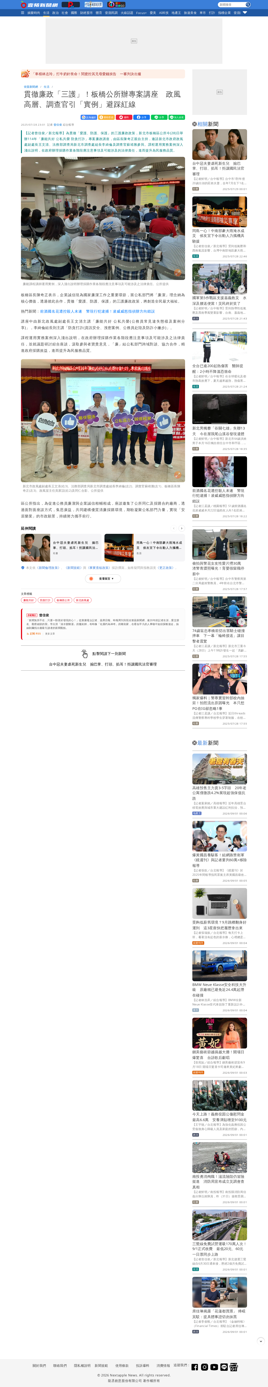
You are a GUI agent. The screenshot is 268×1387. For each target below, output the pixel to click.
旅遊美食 (190, 13)
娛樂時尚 (34, 13)
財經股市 (86, 13)
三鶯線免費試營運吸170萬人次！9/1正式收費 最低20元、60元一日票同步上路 (219, 1249)
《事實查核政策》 (99, 568)
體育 (99, 13)
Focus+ (141, 13)
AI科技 (164, 13)
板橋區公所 (63, 600)
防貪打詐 (45, 600)
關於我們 (39, 1365)
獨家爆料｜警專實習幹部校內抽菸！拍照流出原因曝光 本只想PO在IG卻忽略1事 (218, 703)
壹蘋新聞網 (31, 86)
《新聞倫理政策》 (48, 568)
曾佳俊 (58, 124)
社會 (65, 13)
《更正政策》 (165, 568)
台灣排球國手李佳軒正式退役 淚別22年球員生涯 (71, 73)
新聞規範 (101, 1365)
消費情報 (163, 1365)
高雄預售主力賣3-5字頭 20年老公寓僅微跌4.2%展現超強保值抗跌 (219, 793)
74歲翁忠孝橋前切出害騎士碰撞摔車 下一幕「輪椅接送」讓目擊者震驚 (218, 636)
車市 (203, 13)
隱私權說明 (81, 1365)
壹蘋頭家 (240, 13)
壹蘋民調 (111, 13)
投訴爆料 (142, 1365)
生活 (46, 13)
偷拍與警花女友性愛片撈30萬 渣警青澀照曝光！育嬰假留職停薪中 (218, 568)
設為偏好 (88, 117)
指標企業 (224, 13)
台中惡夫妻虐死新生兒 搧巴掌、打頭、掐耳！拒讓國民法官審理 (218, 168)
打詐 (212, 13)
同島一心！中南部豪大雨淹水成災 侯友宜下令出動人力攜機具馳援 (218, 236)
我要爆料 (123, 117)
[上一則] (173, 528)
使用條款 (122, 1365)
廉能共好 (28, 600)
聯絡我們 (60, 1365)
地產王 (176, 13)
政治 (55, 13)
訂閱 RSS (35, 633)
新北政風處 (82, 600)
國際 (74, 13)
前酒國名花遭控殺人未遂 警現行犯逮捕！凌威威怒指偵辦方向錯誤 (97, 311)
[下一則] (181, 528)
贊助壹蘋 (105, 117)
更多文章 (50, 633)
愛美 (153, 13)
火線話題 (127, 13)
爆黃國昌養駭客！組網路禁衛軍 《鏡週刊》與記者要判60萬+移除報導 (220, 860)
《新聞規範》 (73, 568)
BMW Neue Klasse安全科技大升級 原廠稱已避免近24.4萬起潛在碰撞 (219, 990)
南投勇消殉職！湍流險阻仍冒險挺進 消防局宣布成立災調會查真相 (218, 1181)
